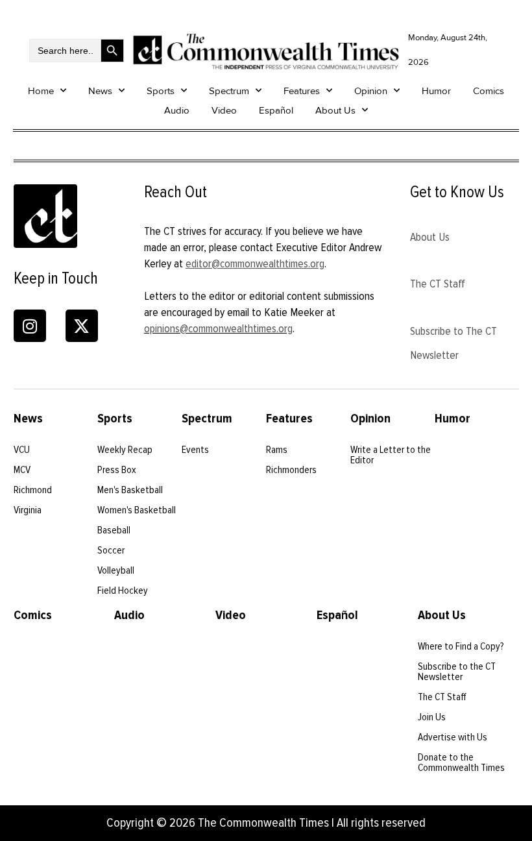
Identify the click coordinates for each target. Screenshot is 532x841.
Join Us (432, 717)
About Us (335, 110)
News (100, 91)
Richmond (33, 489)
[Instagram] (30, 326)
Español (276, 110)
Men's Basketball (130, 489)
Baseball (113, 530)
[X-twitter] (82, 326)
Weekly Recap (124, 449)
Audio (176, 110)
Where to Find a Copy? (461, 646)
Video (224, 110)
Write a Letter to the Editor (390, 455)
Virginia (28, 510)
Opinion (370, 91)
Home (41, 91)
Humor (436, 91)
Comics (488, 91)
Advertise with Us (452, 737)
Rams (276, 449)
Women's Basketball (136, 510)
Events (195, 449)
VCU (22, 449)
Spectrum (229, 91)
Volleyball (115, 570)
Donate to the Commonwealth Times (461, 762)
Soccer (111, 550)
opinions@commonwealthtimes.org (218, 328)
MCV (22, 469)
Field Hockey (122, 590)
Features (302, 91)
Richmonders (291, 469)
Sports (161, 91)
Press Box (116, 469)
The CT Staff (437, 283)
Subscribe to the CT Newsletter (457, 671)
